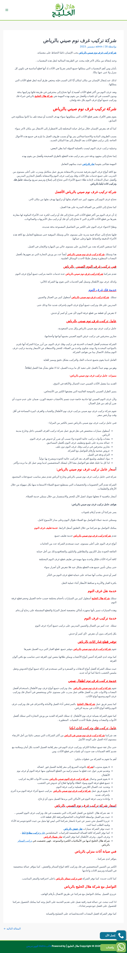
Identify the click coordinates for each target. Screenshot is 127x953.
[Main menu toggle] (6, 9)
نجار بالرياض (88, 164)
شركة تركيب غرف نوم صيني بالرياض (97, 52)
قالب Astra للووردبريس (38, 946)
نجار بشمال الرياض (53, 836)
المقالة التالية (12, 928)
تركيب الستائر (25, 840)
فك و (33, 832)
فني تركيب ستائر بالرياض (69, 878)
